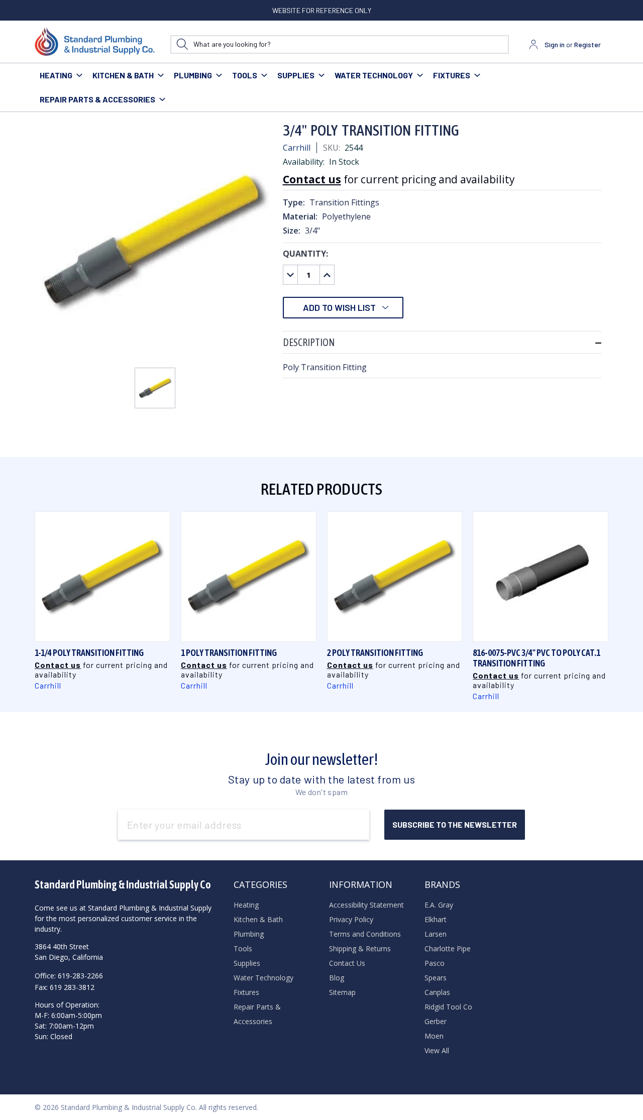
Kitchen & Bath (123, 75)
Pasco (434, 963)
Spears (435, 977)
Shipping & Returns (360, 948)
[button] (442, 342)
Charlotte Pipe (447, 948)
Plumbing (193, 75)
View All (436, 1050)
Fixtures (451, 75)
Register (587, 44)
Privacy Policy (351, 919)
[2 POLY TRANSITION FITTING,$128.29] (395, 576)
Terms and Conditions (365, 934)
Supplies (295, 75)
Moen (434, 1036)
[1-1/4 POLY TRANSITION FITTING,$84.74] (102, 576)
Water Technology (374, 75)
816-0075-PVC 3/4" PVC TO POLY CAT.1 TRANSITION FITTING (536, 657)
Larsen (435, 934)
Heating (56, 75)
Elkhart (435, 919)
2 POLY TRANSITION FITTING (375, 652)
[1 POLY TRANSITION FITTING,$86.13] (248, 576)
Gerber (435, 1021)
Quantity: (305, 253)
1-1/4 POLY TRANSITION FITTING (89, 652)
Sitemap (342, 992)
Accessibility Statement (366, 905)
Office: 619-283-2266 (69, 975)
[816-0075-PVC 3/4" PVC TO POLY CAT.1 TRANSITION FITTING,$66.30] (540, 576)
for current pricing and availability (399, 179)
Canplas (437, 992)
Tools (244, 75)
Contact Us (347, 963)
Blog (336, 977)
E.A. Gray (438, 905)
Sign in (555, 44)
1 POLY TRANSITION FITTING (229, 652)
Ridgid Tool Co (448, 1007)
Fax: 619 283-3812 (64, 987)
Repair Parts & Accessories (97, 99)
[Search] (182, 44)
